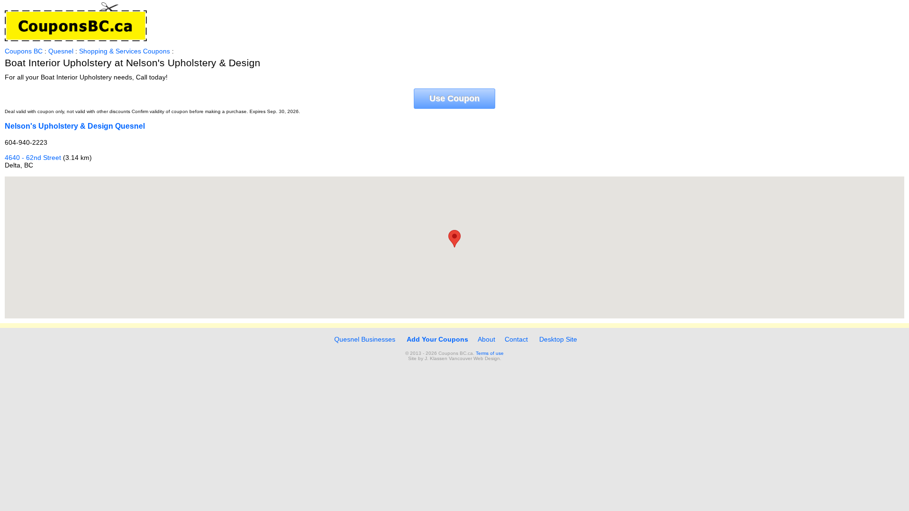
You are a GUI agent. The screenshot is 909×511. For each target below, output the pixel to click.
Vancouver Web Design (474, 358)
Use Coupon (454, 98)
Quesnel (60, 51)
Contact (516, 339)
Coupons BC (24, 51)
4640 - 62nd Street (33, 157)
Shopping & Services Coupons (124, 51)
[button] (454, 238)
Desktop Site (558, 339)
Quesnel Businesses (363, 339)
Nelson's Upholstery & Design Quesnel (75, 126)
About (486, 339)
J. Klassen (436, 358)
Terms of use (490, 353)
